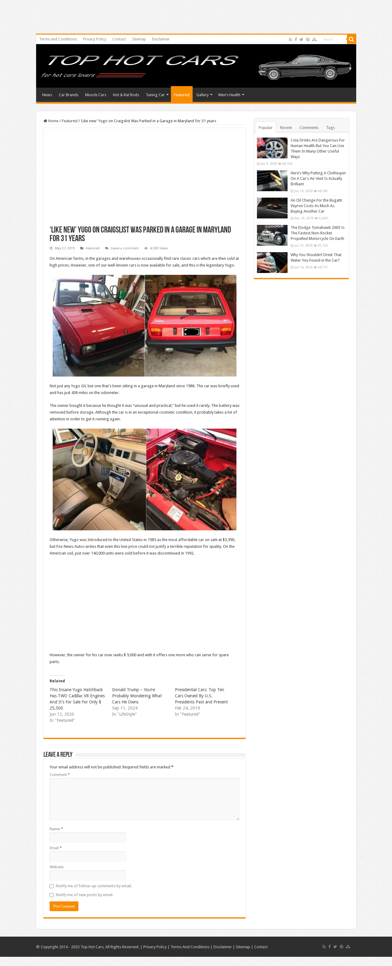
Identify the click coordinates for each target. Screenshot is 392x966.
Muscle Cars (95, 95)
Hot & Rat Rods (126, 95)
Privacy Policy (94, 39)
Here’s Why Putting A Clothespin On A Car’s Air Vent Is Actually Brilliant (318, 178)
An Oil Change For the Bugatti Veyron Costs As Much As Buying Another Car (316, 206)
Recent (286, 127)
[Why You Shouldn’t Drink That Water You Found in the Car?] (272, 262)
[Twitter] (301, 39)
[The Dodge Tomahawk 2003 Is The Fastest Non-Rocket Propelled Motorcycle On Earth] (272, 235)
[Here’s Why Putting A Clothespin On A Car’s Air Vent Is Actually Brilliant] (272, 180)
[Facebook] (296, 39)
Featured (182, 95)
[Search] (351, 39)
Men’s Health (229, 95)
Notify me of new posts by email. (84, 894)
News (47, 95)
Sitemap (139, 39)
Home (52, 121)
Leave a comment (125, 248)
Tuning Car (155, 95)
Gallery (202, 95)
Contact (119, 39)
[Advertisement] (144, 180)
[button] (144, 326)
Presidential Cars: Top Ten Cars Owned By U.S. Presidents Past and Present (201, 695)
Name (56, 829)
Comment (60, 774)
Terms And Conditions (190, 947)
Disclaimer (161, 39)
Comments (309, 127)
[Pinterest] (307, 39)
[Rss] (290, 39)
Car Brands (68, 95)
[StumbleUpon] (314, 39)
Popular (266, 127)
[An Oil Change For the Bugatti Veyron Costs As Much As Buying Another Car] (272, 208)
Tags (330, 127)
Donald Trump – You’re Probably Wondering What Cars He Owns (137, 695)
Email (56, 848)
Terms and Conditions (58, 39)
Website (57, 867)
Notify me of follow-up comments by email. (94, 886)
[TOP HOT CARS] (196, 66)
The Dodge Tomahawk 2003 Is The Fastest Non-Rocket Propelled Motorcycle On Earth (318, 233)
